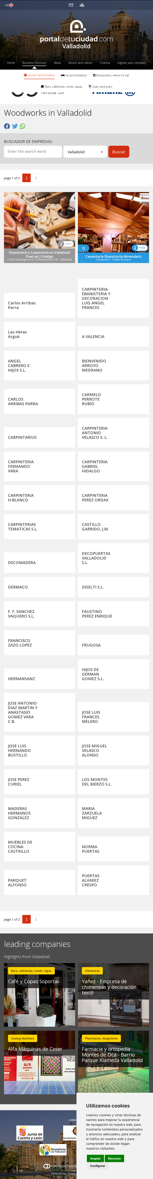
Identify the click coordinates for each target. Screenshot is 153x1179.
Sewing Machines (22, 1038)
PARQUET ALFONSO (17, 883)
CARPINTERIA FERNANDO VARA (21, 466)
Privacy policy (75, 1173)
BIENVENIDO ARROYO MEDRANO (94, 365)
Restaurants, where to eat (112, 75)
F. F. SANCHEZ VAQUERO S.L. (21, 614)
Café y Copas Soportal (33, 981)
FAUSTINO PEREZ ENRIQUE (97, 614)
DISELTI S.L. (93, 587)
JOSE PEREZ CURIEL (18, 782)
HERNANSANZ (21, 678)
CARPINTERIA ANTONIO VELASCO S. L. (95, 432)
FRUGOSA (91, 645)
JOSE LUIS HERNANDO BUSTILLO (19, 750)
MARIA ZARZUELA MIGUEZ (92, 813)
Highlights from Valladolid (27, 956)
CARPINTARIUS (22, 437)
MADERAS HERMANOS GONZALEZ (19, 813)
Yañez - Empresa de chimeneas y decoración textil (109, 987)
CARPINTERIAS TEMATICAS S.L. (23, 527)
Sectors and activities (41, 75)
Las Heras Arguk (17, 334)
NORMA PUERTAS (90, 849)
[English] (8, 5)
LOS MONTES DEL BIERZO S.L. (97, 782)
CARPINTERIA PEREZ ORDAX (95, 498)
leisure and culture (80, 63)
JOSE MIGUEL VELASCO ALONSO (94, 750)
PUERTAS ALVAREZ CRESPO (90, 880)
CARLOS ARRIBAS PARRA (23, 401)
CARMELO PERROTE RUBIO (91, 399)
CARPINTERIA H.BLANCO (21, 498)
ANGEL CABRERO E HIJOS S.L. (18, 365)
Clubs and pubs (101, 86)
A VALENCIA (93, 336)
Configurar (97, 1165)
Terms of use (58, 1173)
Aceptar (95, 1158)
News (57, 63)
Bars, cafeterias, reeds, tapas (63, 86)
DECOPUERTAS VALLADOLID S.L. (96, 558)
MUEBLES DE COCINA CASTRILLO (20, 846)
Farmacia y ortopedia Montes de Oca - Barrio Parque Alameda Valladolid (112, 1054)
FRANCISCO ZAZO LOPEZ (20, 643)
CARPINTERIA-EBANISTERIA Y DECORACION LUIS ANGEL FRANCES (96, 298)
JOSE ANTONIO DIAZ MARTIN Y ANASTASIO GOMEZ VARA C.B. (22, 712)
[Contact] (71, 4)
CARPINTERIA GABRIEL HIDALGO (95, 466)
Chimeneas (92, 971)
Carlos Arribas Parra (22, 305)
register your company (131, 63)
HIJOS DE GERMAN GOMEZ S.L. (93, 674)
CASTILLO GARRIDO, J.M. (95, 527)
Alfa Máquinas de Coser (35, 1048)
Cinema (105, 63)
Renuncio (114, 1158)
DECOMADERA (22, 562)
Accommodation (76, 75)
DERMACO (18, 587)
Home (11, 63)
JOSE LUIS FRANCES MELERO (91, 717)
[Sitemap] (81, 4)
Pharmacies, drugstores (101, 1038)
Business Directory (34, 63)
